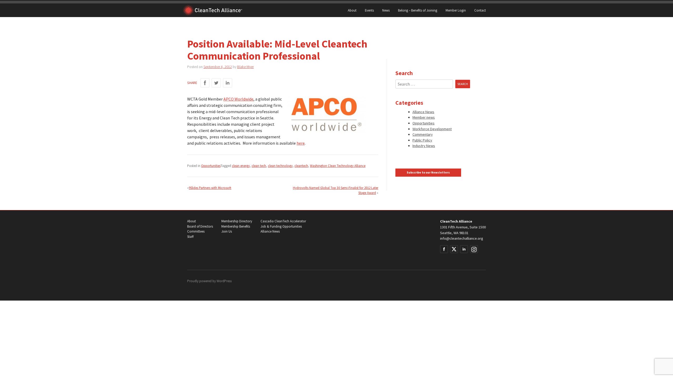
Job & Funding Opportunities (281, 226)
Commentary (422, 134)
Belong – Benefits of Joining (417, 10)
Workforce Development (432, 129)
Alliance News (423, 111)
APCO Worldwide (238, 99)
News (386, 10)
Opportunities (211, 166)
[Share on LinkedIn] (227, 82)
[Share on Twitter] (216, 82)
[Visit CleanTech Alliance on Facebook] (444, 249)
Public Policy (422, 140)
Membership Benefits (235, 226)
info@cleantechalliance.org (461, 238)
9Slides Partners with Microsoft (210, 188)
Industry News (423, 145)
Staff (190, 236)
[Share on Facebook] (205, 82)
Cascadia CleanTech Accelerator (283, 221)
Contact (480, 10)
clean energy (241, 166)
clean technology (280, 166)
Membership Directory (236, 221)
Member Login (456, 10)
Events (369, 10)
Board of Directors (200, 226)
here (301, 143)
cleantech (301, 166)
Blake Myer (245, 66)
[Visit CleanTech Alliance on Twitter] (454, 249)
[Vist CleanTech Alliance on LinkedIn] (464, 249)
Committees (196, 231)
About (352, 10)
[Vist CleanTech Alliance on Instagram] (474, 249)
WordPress (224, 281)
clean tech (259, 166)
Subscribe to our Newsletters (428, 172)
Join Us (226, 231)
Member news (423, 117)
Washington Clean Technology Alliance (337, 166)
